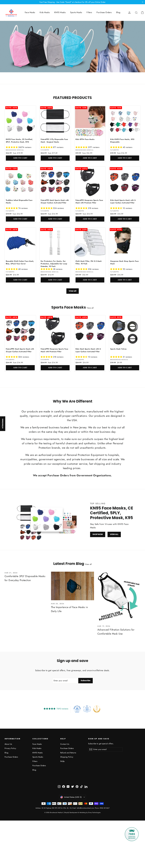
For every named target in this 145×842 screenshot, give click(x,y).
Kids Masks (45, 12)
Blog (118, 12)
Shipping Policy (66, 757)
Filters (89, 12)
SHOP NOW (98, 534)
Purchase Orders (104, 12)
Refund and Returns (68, 752)
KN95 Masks (60, 12)
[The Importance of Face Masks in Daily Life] (72, 586)
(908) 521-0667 (104, 808)
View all (72, 291)
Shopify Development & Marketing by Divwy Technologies (82, 812)
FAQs (62, 761)
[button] (12, 147)
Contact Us (64, 744)
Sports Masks (76, 12)
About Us (8, 744)
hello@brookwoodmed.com (85, 808)
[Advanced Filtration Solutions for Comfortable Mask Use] (118, 597)
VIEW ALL (114, 534)
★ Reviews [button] (2, 424)
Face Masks (30, 12)
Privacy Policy (10, 748)
